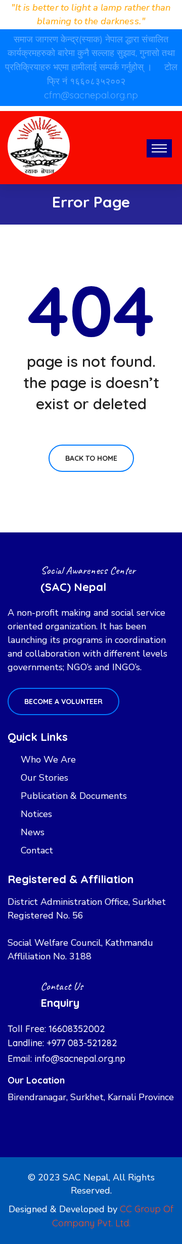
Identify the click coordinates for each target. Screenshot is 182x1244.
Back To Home (91, 458)
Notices (36, 814)
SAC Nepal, (86, 1177)
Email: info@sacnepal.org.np (66, 1058)
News (32, 832)
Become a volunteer (63, 701)
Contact (37, 850)
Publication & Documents (74, 796)
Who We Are (48, 759)
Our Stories (44, 778)
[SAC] (39, 145)
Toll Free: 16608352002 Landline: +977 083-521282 (62, 1036)
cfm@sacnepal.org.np (91, 95)
